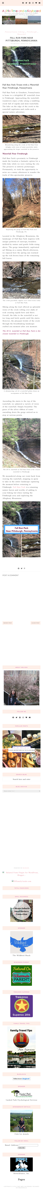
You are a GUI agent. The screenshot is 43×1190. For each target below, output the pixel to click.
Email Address (12, 1145)
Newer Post (8, 623)
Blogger (26, 868)
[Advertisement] (21, 647)
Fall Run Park (19, 487)
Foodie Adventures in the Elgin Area (21, 750)
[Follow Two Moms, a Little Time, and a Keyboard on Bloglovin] (22, 1080)
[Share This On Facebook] (19, 568)
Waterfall (21, 34)
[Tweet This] (22, 568)
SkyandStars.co (21, 1187)
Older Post (35, 623)
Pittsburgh (32, 32)
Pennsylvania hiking (15, 32)
